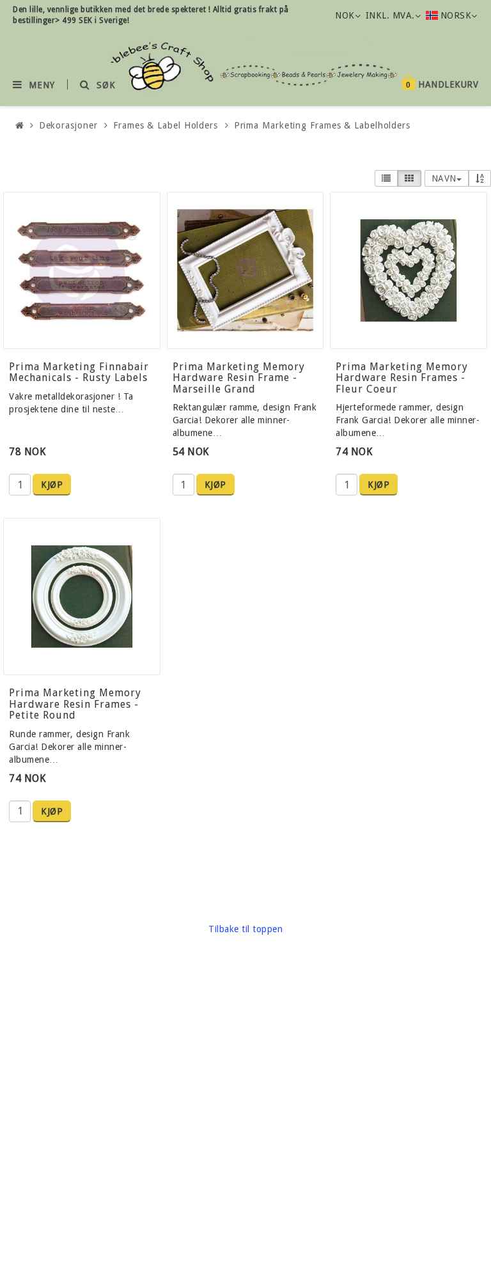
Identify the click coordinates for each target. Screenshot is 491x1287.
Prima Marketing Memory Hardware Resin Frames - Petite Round (75, 704)
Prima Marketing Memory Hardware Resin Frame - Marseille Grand (239, 378)
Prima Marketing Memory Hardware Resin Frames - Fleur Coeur (402, 378)
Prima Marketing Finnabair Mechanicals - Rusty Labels (79, 372)
